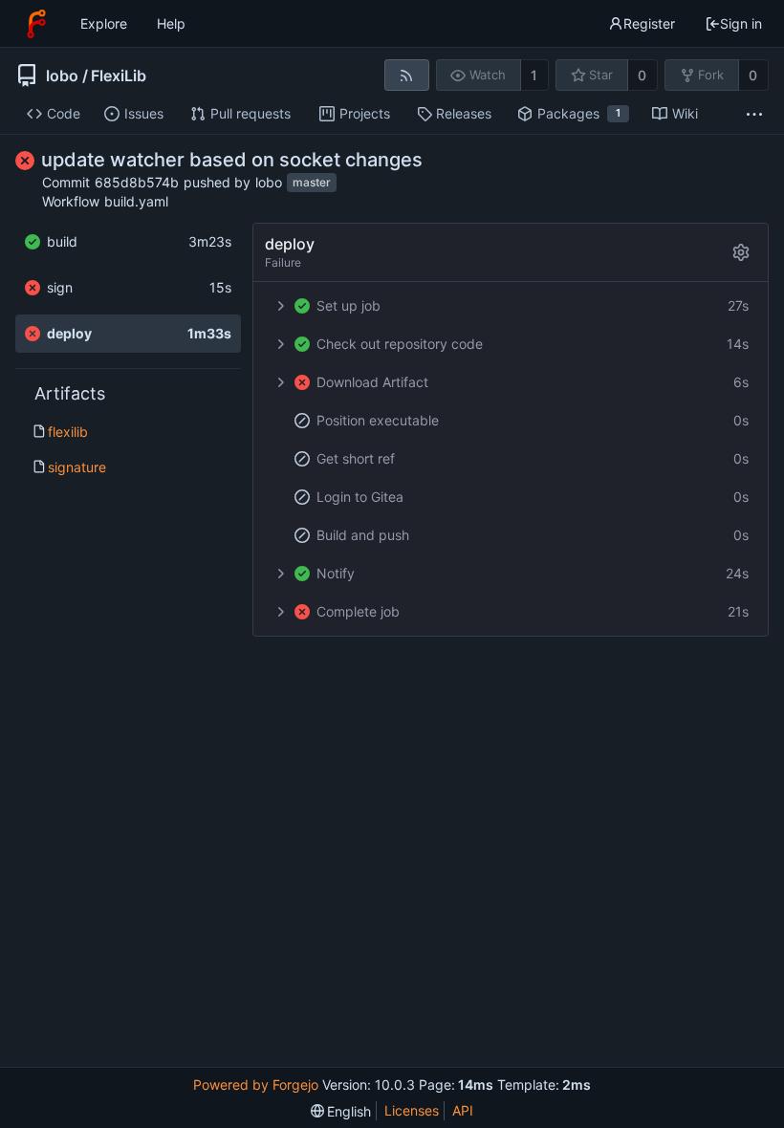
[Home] (36, 24)
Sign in (741, 23)
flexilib (68, 431)
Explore (103, 23)
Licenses (411, 1110)
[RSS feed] (406, 75)
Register (649, 23)
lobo (62, 75)
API (462, 1110)
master (312, 182)
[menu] (341, 1111)
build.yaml (136, 201)
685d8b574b (137, 182)
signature (77, 467)
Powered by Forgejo (255, 1084)
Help (171, 23)
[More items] (754, 114)
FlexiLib (118, 75)
